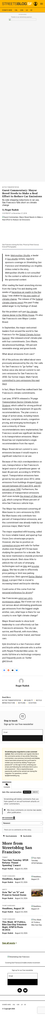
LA (27, 10)
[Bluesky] (25, 990)
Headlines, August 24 (13, 908)
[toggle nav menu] (41, 3)
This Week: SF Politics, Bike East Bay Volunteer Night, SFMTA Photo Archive (14, 926)
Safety (4, 889)
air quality (28, 700)
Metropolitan (20, 255)
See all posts (8, 943)
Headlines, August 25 (13, 879)
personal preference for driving (17, 592)
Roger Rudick (12, 210)
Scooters (32, 703)
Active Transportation (10, 187)
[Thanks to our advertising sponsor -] (22, 99)
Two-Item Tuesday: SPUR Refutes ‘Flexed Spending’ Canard (15, 863)
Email (5, 732)
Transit (5, 857)
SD (31, 10)
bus (12, 259)
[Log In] (36, 4)
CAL (16, 10)
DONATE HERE (7, 10)
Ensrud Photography (9, 247)
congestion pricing (11, 545)
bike (25, 566)
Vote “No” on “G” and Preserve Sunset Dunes (14, 893)
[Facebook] (19, 990)
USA (21, 10)
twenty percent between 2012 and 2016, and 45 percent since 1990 (22, 486)
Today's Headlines (8, 876)
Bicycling (21, 703)
